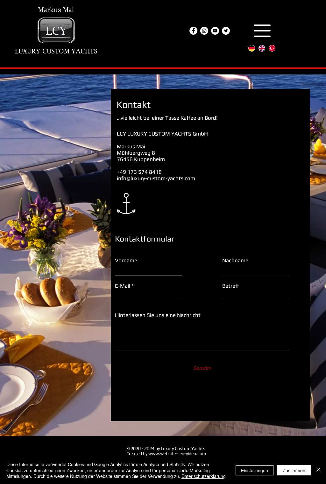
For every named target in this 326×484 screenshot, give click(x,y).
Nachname (235, 260)
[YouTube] (215, 31)
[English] (262, 48)
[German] (252, 48)
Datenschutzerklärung (203, 476)
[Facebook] (193, 31)
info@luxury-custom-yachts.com (156, 178)
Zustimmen (294, 470)
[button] (262, 31)
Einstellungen (254, 470)
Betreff (230, 286)
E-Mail (122, 286)
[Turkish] (272, 48)
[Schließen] (318, 470)
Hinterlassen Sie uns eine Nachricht (158, 315)
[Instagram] (204, 31)
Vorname (126, 260)
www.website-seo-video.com (177, 453)
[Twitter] (226, 31)
